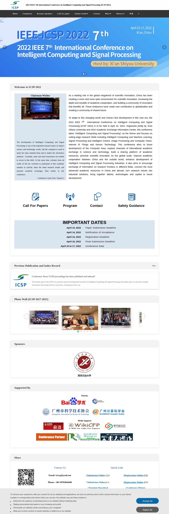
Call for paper (63, 14)
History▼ (120, 14)
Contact (96, 14)
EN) (107, 482)
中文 (131, 14)
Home (15, 14)
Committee (27, 14)
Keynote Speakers (44, 14)
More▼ (108, 14)
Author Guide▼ (81, 14)
